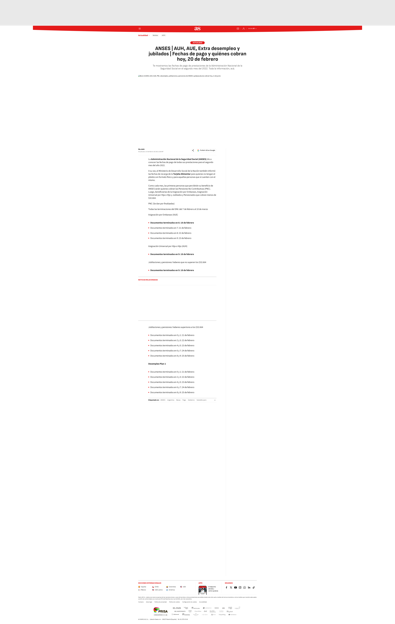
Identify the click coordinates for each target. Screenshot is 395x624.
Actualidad (143, 35)
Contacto (141, 602)
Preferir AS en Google (207, 150)
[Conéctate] (243, 28)
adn (230, 608)
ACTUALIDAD (197, 43)
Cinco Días (198, 611)
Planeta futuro (221, 611)
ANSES (162, 400)
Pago (184, 400)
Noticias (155, 35)
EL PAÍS (176, 608)
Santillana (195, 608)
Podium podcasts (196, 614)
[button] (193, 150)
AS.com (223, 608)
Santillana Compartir (207, 608)
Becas (178, 400)
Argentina (170, 400)
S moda (213, 614)
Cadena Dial (205, 611)
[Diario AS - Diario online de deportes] (197, 28)
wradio (190, 611)
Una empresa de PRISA (160, 610)
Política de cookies (174, 602)
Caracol (237, 608)
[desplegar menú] (139, 28)
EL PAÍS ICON (205, 614)
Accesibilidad (203, 602)
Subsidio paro (201, 400)
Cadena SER (216, 608)
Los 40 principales (185, 608)
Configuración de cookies (189, 602)
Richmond (175, 614)
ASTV (163, 35)
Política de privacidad (161, 602)
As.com (141, 149)
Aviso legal (149, 602)
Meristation (232, 614)
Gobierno (191, 400)
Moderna (186, 614)
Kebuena (229, 611)
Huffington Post (180, 611)
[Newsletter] (238, 28)
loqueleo (222, 614)
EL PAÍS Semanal (212, 611)
